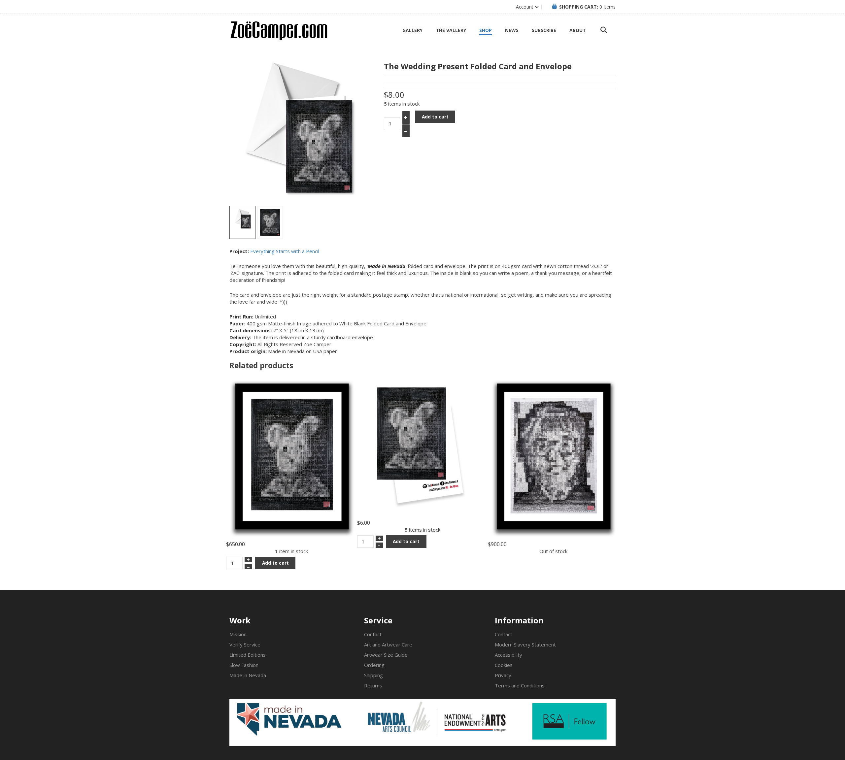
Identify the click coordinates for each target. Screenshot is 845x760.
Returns (373, 685)
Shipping (373, 675)
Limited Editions (247, 654)
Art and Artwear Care (388, 644)
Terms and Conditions (520, 685)
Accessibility (508, 654)
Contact (373, 634)
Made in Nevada (247, 675)
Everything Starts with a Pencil (284, 251)
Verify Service (244, 644)
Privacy (503, 675)
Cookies (504, 665)
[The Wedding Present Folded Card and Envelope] (242, 222)
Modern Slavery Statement (525, 644)
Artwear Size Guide (386, 654)
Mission (238, 634)
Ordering (374, 665)
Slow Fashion (243, 665)
